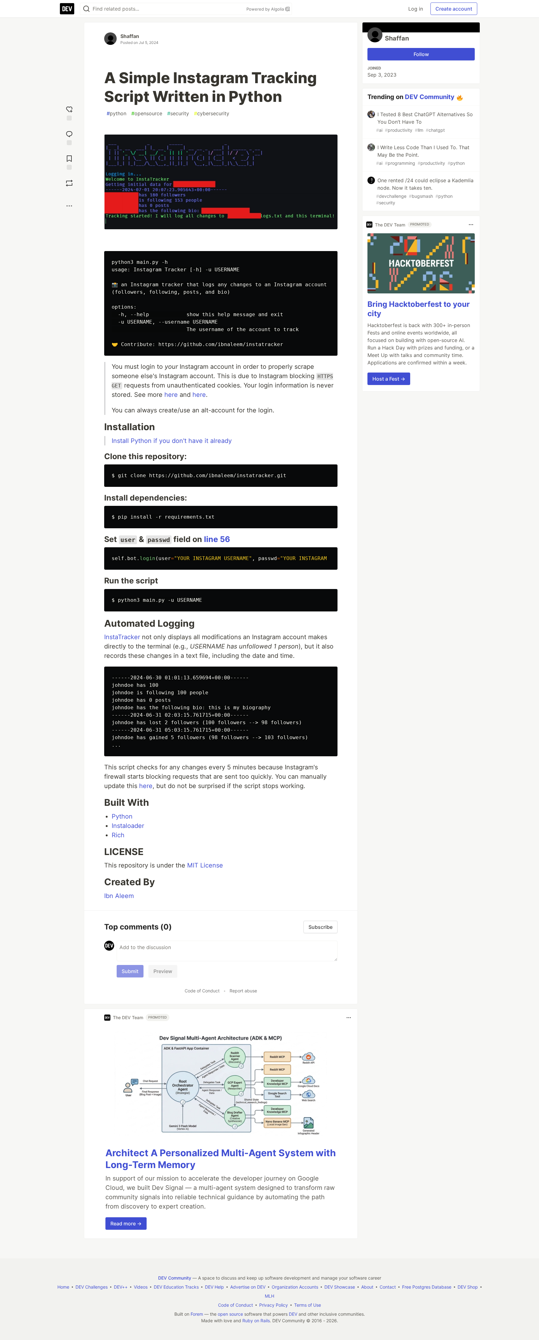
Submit (130, 971)
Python (122, 816)
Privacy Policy (273, 1305)
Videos (141, 1287)
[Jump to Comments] (69, 137)
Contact (388, 1287)
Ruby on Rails (256, 1320)
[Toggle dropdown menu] (349, 1018)
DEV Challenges (91, 1287)
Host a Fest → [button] (388, 379)
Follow (421, 54)
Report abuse (243, 990)
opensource (146, 113)
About (367, 1287)
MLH (269, 1296)
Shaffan (129, 36)
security (178, 113)
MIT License (205, 865)
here (171, 394)
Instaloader (128, 825)
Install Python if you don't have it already (172, 440)
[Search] (86, 9)
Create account (453, 9)
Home (63, 1287)
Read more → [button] (126, 1223)
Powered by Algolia (265, 9)
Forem (197, 1314)
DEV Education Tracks (176, 1287)
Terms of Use (307, 1305)
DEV (293, 1314)
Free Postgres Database (426, 1287)
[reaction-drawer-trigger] (69, 112)
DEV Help (214, 1287)
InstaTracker (122, 637)
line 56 (217, 539)
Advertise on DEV (247, 1287)
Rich (118, 835)
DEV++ (121, 1287)
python (116, 113)
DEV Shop (468, 1287)
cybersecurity (211, 113)
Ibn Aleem (119, 896)
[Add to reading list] (69, 162)
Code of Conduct (202, 990)
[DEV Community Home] (67, 8)
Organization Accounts (295, 1287)
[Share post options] (69, 206)
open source (230, 1314)
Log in (415, 9)
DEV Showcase (339, 1287)
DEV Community (429, 97)
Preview (162, 971)
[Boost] (69, 183)
